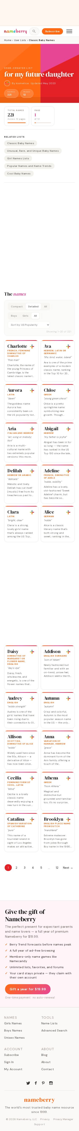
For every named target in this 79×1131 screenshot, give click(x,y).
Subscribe (52, 31)
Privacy (45, 1119)
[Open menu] (69, 31)
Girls (25, 315)
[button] (39, 318)
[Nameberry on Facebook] (36, 1082)
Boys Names (13, 1030)
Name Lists (49, 1023)
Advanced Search (54, 1030)
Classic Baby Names (20, 143)
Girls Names (13, 1023)
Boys (14, 315)
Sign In (9, 1062)
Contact (47, 1069)
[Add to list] (32, 346)
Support (39, 1124)
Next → (68, 867)
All (45, 306)
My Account (13, 1069)
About (46, 1062)
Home (7, 40)
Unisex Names (14, 1037)
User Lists (20, 40)
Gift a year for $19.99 (28, 989)
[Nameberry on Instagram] (51, 1082)
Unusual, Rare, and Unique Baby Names (33, 151)
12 (57, 867)
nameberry (39, 1100)
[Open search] (34, 31)
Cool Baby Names (19, 173)
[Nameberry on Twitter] (28, 1082)
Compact (17, 306)
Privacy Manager (63, 1119)
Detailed (33, 306)
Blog (44, 1055)
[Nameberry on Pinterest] (43, 1082)
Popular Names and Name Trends (29, 166)
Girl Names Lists (18, 158)
